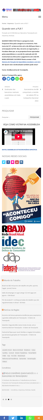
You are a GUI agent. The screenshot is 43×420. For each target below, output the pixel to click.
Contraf (11, 353)
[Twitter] (8, 79)
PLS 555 (13, 356)
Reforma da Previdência (10, 359)
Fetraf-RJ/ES (32, 353)
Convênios (14, 390)
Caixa (33, 350)
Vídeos (4, 362)
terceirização (31, 359)
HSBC (4, 356)
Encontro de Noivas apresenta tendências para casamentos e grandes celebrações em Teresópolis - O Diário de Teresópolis (21, 317)
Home (4, 23)
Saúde (33, 390)
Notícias (11, 36)
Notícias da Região (11, 310)
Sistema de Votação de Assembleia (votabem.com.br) (21, 62)
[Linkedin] (13, 79)
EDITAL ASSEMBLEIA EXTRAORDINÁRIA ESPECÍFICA (19, 150)
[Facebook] (4, 79)
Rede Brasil (21, 356)
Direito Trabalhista (21, 353)
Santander (22, 359)
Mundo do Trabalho (12, 280)
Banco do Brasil (18, 350)
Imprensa (10, 23)
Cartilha (4, 353)
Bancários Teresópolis (28, 33)
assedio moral (7, 350)
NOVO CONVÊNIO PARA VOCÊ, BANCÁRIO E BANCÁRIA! (17, 374)
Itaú (8, 356)
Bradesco (27, 350)
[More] (21, 79)
